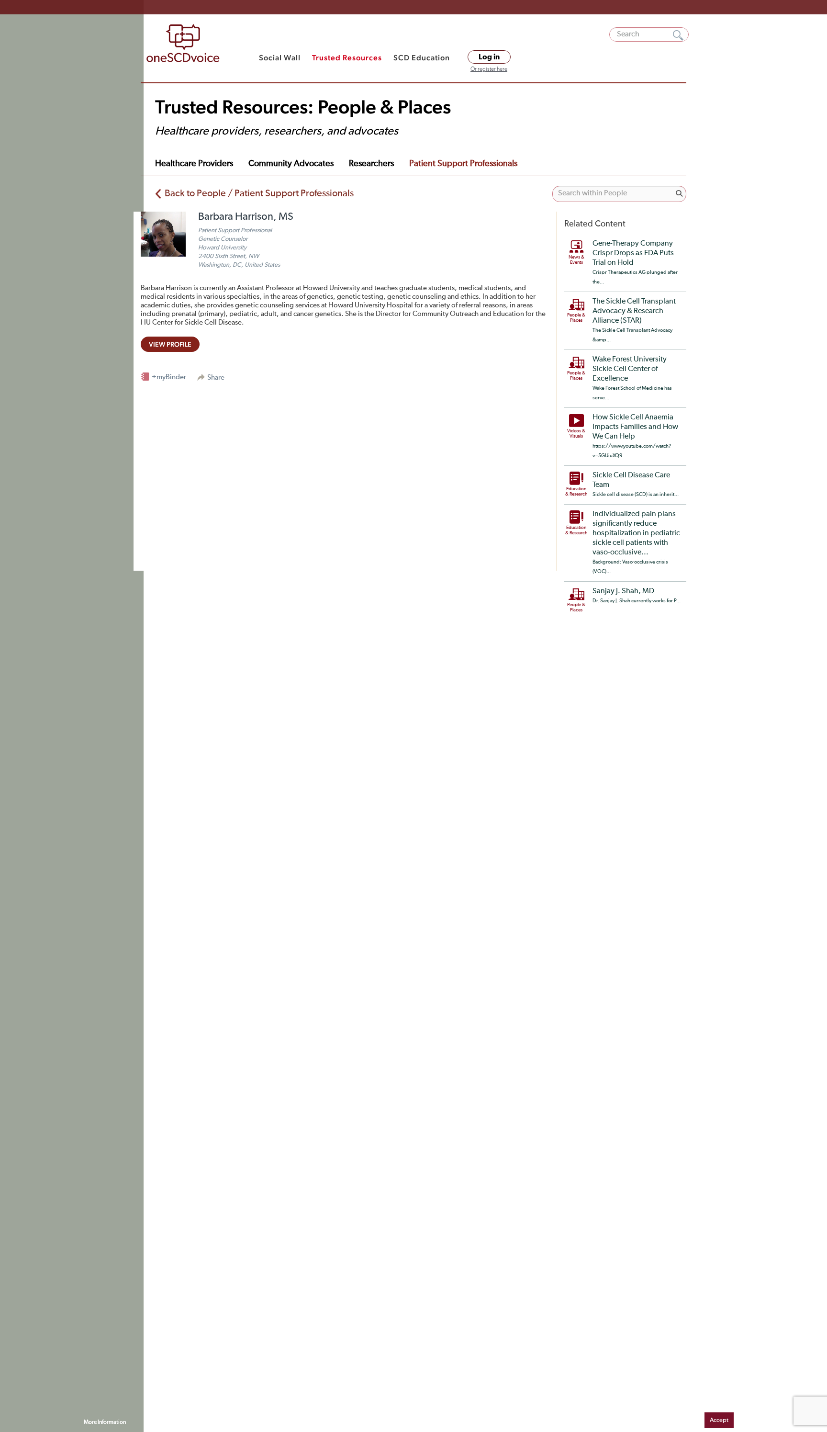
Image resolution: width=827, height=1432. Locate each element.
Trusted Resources (347, 57)
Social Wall (280, 57)
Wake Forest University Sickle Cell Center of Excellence (629, 369)
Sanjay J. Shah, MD (623, 591)
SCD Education (421, 57)
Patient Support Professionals (463, 163)
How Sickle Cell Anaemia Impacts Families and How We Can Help (635, 427)
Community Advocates (291, 163)
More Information (105, 1422)
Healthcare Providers (194, 163)
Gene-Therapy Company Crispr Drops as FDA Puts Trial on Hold (633, 253)
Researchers (371, 163)
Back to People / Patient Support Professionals (259, 193)
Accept (719, 1420)
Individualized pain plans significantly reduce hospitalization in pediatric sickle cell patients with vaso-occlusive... (636, 533)
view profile (170, 344)
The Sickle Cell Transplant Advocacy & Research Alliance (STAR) (634, 311)
